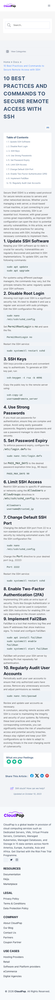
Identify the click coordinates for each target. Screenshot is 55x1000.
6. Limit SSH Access (17, 164)
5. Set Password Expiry (19, 160)
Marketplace (10, 884)
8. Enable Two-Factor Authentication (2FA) (27, 174)
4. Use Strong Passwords (20, 155)
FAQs (6, 879)
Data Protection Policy (15, 908)
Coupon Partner (12, 942)
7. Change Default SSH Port (20, 169)
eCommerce (10, 971)
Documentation (12, 874)
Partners (8, 937)
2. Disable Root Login (18, 146)
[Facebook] (5, 859)
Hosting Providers (13, 957)
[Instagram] (16, 859)
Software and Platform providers (21, 966)
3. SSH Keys (14, 151)
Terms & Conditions (14, 903)
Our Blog (8, 927)
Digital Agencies (12, 976)
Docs (16, 62)
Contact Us (9, 932)
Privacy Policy (11, 898)
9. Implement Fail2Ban (18, 178)
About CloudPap (12, 923)
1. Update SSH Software (19, 141)
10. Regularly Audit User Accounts (24, 183)
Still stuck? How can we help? (30, 788)
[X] (11, 859)
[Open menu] (49, 5)
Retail (6, 961)
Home (7, 62)
